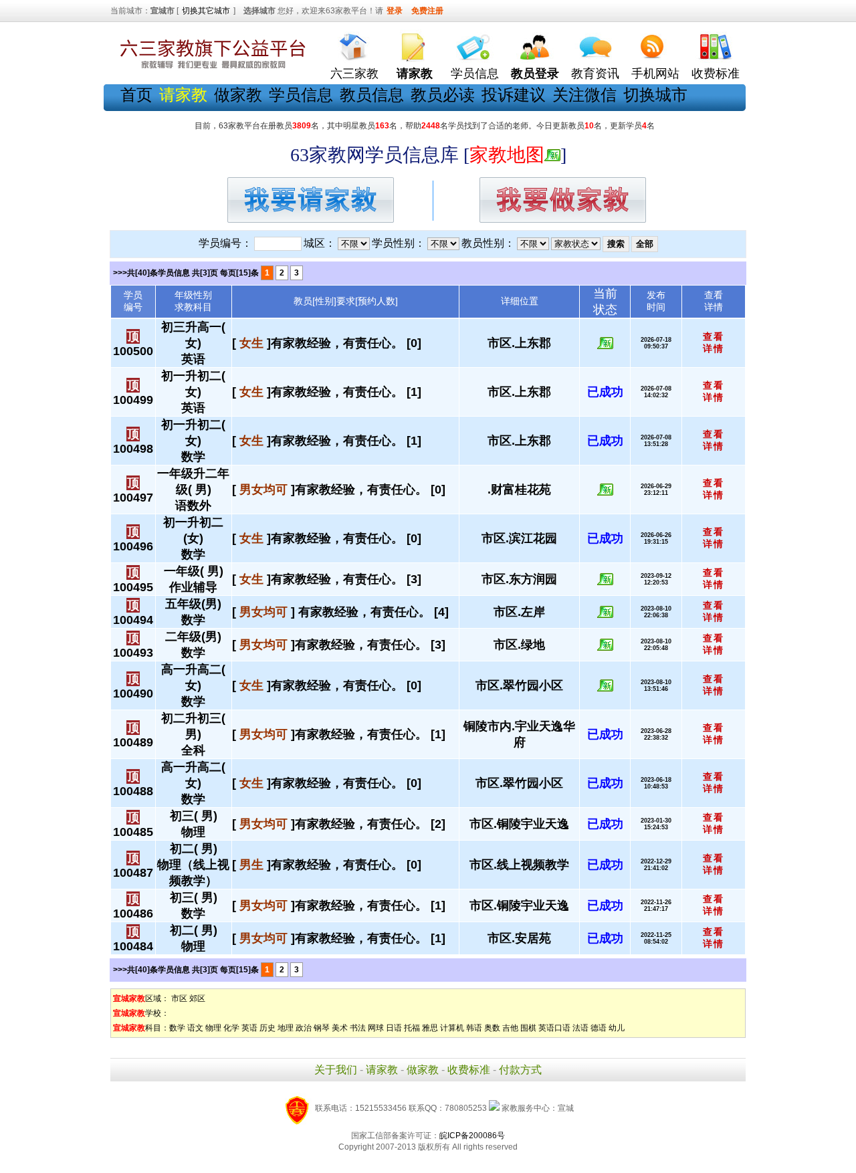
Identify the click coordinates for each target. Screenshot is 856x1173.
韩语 (474, 1028)
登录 (395, 10)
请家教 (382, 1069)
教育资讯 (595, 73)
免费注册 (427, 10)
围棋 (528, 1028)
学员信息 (475, 73)
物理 (213, 1028)
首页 (136, 95)
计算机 (452, 1028)
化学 (231, 1028)
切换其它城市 (206, 10)
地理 (286, 1028)
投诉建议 (513, 95)
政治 (304, 1028)
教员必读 (443, 95)
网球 (376, 1028)
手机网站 (655, 73)
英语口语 (554, 1028)
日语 (394, 1028)
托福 (412, 1028)
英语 (249, 1028)
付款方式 (520, 1069)
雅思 (430, 1028)
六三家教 (354, 73)
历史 (267, 1028)
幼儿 (617, 1028)
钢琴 (322, 1028)
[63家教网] (210, 69)
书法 (358, 1028)
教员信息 (372, 95)
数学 (177, 1028)
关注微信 (584, 95)
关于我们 (335, 1069)
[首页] (354, 44)
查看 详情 (713, 342)
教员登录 (535, 73)
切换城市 (655, 95)
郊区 (197, 998)
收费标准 (715, 73)
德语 (599, 1028)
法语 (580, 1028)
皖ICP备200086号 (472, 1135)
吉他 (510, 1028)
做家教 (238, 95)
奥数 (492, 1028)
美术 (340, 1028)
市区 (179, 998)
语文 (195, 1028)
